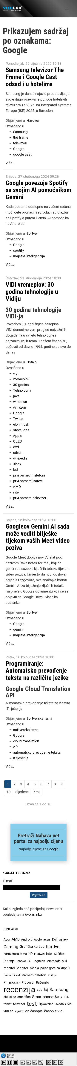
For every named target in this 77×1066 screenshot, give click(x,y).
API (16, 747)
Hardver (33, 120)
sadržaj (42, 990)
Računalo (42, 982)
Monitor (22, 968)
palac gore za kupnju (55, 968)
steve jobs (21, 430)
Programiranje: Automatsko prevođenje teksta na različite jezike (37, 670)
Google (18, 149)
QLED (17, 441)
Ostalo (32, 362)
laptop (9, 961)
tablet (8, 1004)
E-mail (8, 881)
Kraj (36, 792)
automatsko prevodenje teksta (37, 752)
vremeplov (21, 379)
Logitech (39, 961)
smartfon (24, 997)
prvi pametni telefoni (29, 475)
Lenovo (21, 961)
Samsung (20, 132)
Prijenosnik (12, 982)
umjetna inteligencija (29, 256)
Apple (17, 435)
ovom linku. (33, 914)
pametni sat (12, 975)
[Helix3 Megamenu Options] (66, 8)
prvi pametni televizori (30, 498)
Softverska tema (39, 718)
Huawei (39, 954)
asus (47, 939)
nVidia (34, 968)
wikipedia (20, 458)
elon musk (21, 424)
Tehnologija (22, 390)
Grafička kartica (32, 946)
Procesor (28, 982)
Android (26, 939)
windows (20, 402)
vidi (15, 373)
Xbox (17, 464)
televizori (20, 143)
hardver (53, 946)
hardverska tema (15, 954)
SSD (66, 997)
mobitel (9, 968)
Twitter (18, 419)
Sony (58, 997)
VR (27, 1011)
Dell (54, 939)
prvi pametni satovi (28, 481)
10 (9, 792)
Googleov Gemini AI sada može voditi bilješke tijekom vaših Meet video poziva (38, 537)
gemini (18, 629)
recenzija (19, 989)
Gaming (11, 946)
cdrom (18, 452)
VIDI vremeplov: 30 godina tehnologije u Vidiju (32, 291)
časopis (36, 1011)
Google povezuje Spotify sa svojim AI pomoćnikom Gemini (38, 190)
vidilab (8, 1011)
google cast (22, 154)
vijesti (19, 1011)
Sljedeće (22, 792)
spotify (18, 250)
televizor (19, 1004)
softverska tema (25, 730)
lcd (15, 469)
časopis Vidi (53, 1011)
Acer (7, 939)
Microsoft (53, 961)
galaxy (63, 939)
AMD (17, 486)
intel (16, 492)
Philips (52, 975)
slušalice (10, 997)
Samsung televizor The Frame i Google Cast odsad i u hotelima (35, 77)
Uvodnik (60, 1004)
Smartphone (42, 997)
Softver (32, 233)
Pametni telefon (34, 975)
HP (30, 954)
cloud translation (26, 741)
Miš (64, 961)
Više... (10, 163)
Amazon (19, 407)
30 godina (21, 385)
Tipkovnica (45, 1004)
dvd (16, 447)
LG (29, 961)
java (16, 396)
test (32, 1003)
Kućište (59, 954)
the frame (20, 137)
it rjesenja (20, 758)
